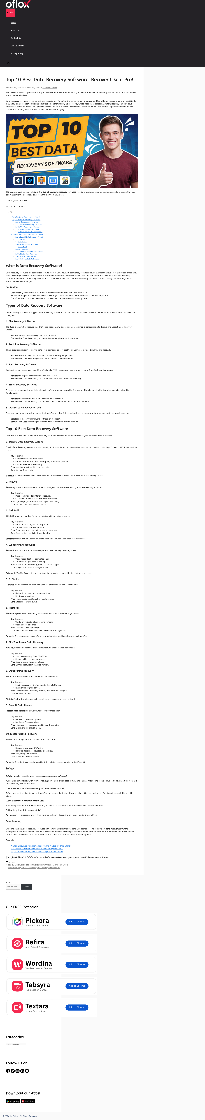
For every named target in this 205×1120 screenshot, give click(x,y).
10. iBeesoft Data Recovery (29, 259)
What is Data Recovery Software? (26, 217)
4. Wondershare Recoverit (28, 244)
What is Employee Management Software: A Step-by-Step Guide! (41, 846)
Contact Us (16, 38)
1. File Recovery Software (28, 222)
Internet (11, 862)
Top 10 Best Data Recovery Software (27, 235)
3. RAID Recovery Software (28, 227)
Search (9, 882)
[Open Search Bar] (8, 63)
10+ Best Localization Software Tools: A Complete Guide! (37, 849)
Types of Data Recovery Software (26, 220)
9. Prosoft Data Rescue (27, 256)
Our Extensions (17, 46)
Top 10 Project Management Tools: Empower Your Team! (37, 851)
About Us (15, 30)
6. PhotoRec (23, 249)
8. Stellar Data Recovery (27, 254)
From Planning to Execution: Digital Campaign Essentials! (34, 868)
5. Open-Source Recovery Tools (30, 232)
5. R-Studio (22, 247)
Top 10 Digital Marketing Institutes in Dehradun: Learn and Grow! (38, 865)
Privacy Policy (17, 53)
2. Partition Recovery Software (30, 224)
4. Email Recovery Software (28, 229)
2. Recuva (21, 239)
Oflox (15, 1116)
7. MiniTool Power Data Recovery (30, 251)
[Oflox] (18, 7)
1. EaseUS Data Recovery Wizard (30, 237)
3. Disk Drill (22, 242)
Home (13, 23)
